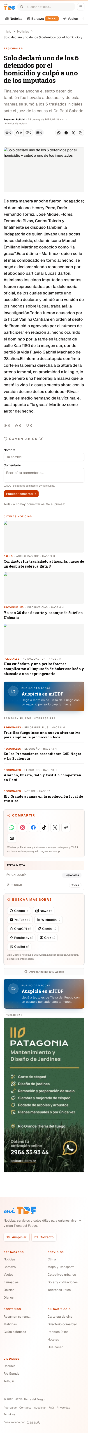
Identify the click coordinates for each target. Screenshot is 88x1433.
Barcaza (10, 1267)
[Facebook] (66, 132)
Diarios (9, 1297)
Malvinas (10, 1324)
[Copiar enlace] (80, 132)
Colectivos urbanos (62, 1275)
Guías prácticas (15, 1332)
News (44, 911)
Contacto (46, 1237)
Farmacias (11, 1282)
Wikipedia (49, 920)
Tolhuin (9, 1381)
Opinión (9, 1290)
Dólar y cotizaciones (63, 1282)
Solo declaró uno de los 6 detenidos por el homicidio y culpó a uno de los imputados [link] (43, 37)
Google (19, 911)
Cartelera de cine (60, 1316)
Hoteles (53, 1339)
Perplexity (21, 938)
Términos (9, 1414)
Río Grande (11, 1374)
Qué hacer (55, 1347)
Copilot (19, 947)
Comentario (12, 465)
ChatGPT (20, 929)
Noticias (23, 31)
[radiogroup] (23, 132)
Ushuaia (9, 1366)
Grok (47, 938)
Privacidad (63, 1407)
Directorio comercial (62, 1324)
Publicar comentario (21, 494)
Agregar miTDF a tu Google (46, 972)
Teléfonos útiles (59, 1290)
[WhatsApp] (59, 132)
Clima (52, 1259)
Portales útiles (58, 1332)
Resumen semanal (17, 1316)
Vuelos (8, 1275)
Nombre (9, 450)
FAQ (51, 1407)
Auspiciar (19, 1237)
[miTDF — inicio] (20, 1210)
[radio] (19, 132)
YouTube (20, 920)
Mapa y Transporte (61, 1267)
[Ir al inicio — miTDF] (9, 6)
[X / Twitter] (73, 132)
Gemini (47, 929)
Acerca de (10, 1407)
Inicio (7, 31)
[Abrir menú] (80, 6)
